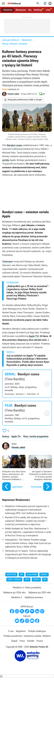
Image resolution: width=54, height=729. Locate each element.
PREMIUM (7, 10)
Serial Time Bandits (27, 383)
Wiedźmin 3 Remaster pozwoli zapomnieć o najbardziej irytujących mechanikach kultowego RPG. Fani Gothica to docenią (27, 510)
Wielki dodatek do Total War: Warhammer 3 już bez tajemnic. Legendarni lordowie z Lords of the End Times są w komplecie (28, 532)
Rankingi (38, 10)
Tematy (36, 579)
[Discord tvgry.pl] (32, 621)
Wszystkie (11, 574)
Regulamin (21, 631)
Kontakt (30, 640)
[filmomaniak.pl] (10, 89)
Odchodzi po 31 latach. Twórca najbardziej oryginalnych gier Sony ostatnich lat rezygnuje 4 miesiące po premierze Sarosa (28, 554)
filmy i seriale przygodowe (36, 436)
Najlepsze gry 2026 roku (14, 592)
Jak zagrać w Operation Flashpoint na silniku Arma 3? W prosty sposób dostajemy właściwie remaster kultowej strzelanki (40, 473)
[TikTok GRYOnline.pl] (27, 611)
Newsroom (21, 10)
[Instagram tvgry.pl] (27, 621)
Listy (48, 10)
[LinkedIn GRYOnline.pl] (37, 611)
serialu (5, 160)
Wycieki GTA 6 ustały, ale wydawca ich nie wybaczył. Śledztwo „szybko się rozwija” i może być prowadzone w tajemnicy (26, 521)
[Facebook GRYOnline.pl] (12, 611)
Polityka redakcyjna (37, 631)
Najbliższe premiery (34, 597)
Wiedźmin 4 (16, 597)
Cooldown (32, 574)
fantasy (5, 436)
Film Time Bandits (27, 413)
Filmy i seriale (14, 579)
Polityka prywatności (12, 636)
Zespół (14, 640)
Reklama (47, 636)
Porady (44, 574)
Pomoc (39, 640)
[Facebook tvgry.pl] (37, 621)
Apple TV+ (34, 336)
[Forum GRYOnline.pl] (42, 611)
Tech (27, 579)
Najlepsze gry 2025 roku (40, 592)
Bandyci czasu (14, 145)
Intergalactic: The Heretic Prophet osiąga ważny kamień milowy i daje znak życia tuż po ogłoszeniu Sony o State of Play (28, 543)
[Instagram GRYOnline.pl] (17, 611)
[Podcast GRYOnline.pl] (32, 611)
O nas (11, 631)
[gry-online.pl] (14, 3)
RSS (45, 579)
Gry (29, 10)
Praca (22, 640)
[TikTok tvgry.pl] (22, 621)
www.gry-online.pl (10, 40)
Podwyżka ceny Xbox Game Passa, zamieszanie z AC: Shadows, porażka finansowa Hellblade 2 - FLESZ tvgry (14, 473)
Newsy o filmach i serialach (14, 43)
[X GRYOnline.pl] (22, 611)
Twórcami (7, 261)
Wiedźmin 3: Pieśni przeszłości (27, 587)
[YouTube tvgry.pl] (17, 621)
